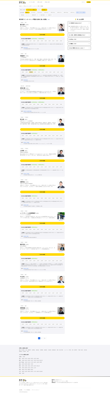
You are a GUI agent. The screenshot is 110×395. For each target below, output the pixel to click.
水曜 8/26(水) (53, 12)
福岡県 (23, 371)
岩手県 (26, 358)
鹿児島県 (41, 371)
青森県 (23, 358)
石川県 (32, 362)
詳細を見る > (61, 31)
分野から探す (39, 2)
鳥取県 (23, 367)
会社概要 (20, 389)
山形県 (35, 358)
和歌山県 (38, 365)
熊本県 (32, 371)
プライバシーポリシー (35, 389)
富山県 (29, 362)
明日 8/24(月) (39, 12)
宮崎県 (38, 371)
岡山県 (29, 367)
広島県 (32, 367)
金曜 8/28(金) (66, 12)
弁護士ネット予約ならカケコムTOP (25, 6)
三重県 (32, 364)
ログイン (83, 2)
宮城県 (29, 358)
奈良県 (35, 365)
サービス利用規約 (27, 389)
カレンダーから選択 (81, 12)
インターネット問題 (36, 6)
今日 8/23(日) (33, 12)
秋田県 (32, 358)
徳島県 (23, 369)
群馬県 (29, 360)
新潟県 (26, 362)
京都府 (26, 365)
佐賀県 (26, 371)
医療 (28, 351)
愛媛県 (29, 369)
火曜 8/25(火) (46, 12)
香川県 (26, 369)
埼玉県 (32, 360)
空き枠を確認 (42, 34)
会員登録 (88, 2)
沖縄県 (23, 373)
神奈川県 (41, 360)
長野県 (41, 362)
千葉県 (35, 360)
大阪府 (29, 365)
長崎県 (29, 371)
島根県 (26, 367)
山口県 (35, 367)
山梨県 (38, 362)
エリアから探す (32, 2)
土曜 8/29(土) (72, 12)
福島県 (38, 358)
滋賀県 (23, 365)
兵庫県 (32, 365)
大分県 (35, 371)
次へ (45, 338)
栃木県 (26, 360)
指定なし (27, 12)
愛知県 (29, 364)
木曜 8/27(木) (59, 12)
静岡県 (26, 364)
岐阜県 (23, 364)
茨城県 (23, 360)
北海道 (24, 356)
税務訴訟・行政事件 (22, 351)
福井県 (35, 362)
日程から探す (47, 2)
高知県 (32, 369)
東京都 (38, 360)
